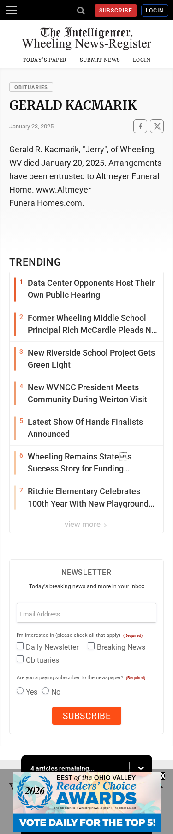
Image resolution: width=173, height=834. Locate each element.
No (55, 692)
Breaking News (121, 647)
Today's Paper (45, 60)
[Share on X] (157, 126)
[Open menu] (11, 10)
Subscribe (116, 10)
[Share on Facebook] (140, 126)
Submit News (100, 60)
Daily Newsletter (52, 647)
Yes (31, 692)
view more (83, 524)
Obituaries (31, 88)
